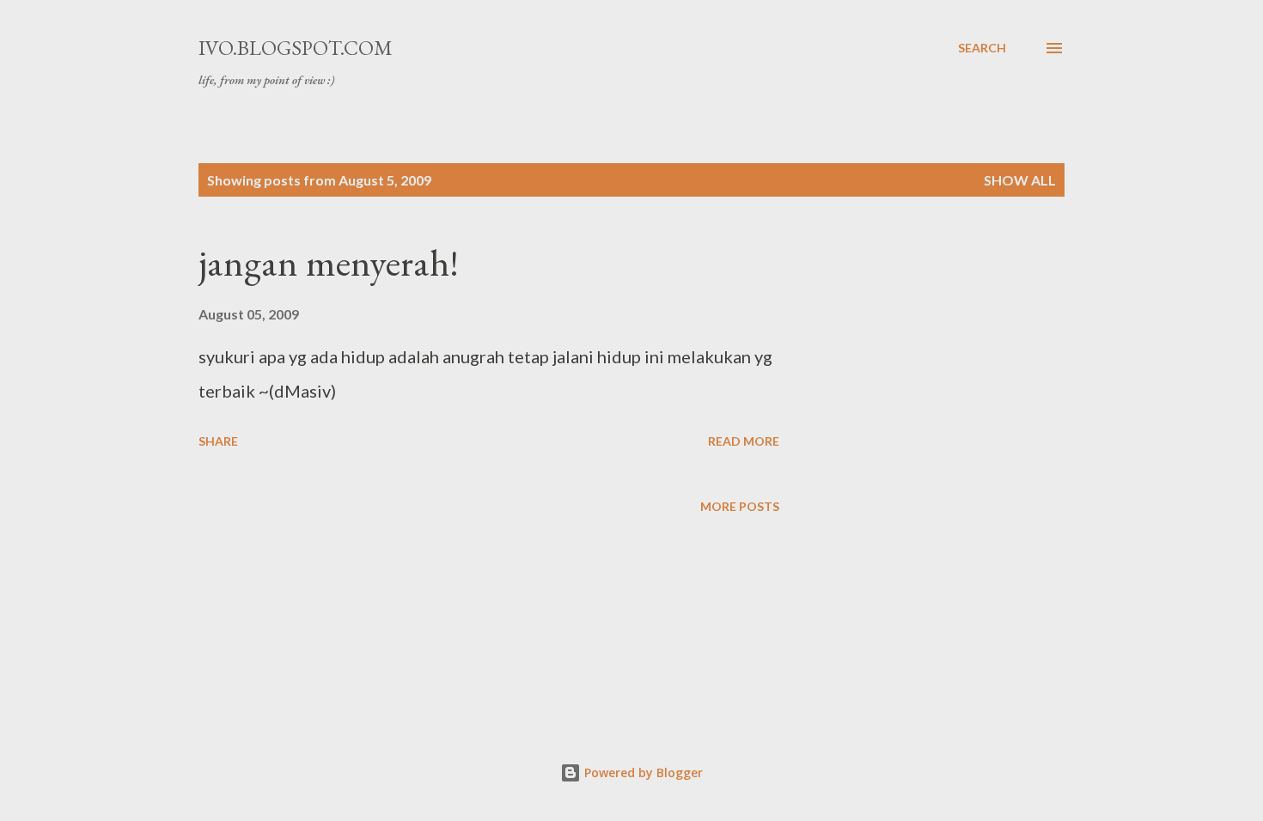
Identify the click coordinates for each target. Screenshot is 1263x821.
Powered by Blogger (642, 772)
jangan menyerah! (328, 262)
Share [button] (218, 441)
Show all (1020, 180)
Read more (743, 441)
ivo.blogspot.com (295, 47)
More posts (739, 506)
